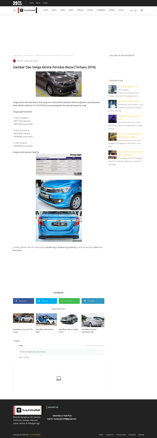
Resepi (112, 10)
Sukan (62, 10)
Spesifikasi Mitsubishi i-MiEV (45, 330)
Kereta (90, 10)
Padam (26, 357)
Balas (21, 357)
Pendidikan (101, 10)
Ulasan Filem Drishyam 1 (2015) (128, 101)
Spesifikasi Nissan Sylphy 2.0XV (68, 330)
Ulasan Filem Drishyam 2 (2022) (128, 87)
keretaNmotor (28, 55)
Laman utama (17, 55)
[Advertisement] (78, 34)
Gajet (71, 10)
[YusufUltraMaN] (27, 10)
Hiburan (80, 10)
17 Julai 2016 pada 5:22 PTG (95, 346)
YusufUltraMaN (35, 435)
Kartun (121, 10)
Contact (45, 3)
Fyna (21, 346)
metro (96, 247)
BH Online (17, 250)
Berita (54, 10)
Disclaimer (132, 435)
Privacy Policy (121, 435)
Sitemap (141, 435)
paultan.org (51, 247)
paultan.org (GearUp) (67, 247)
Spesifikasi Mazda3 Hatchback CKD (89, 330)
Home (32, 3)
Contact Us (110, 435)
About (38, 3)
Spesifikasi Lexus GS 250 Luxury (23, 330)
